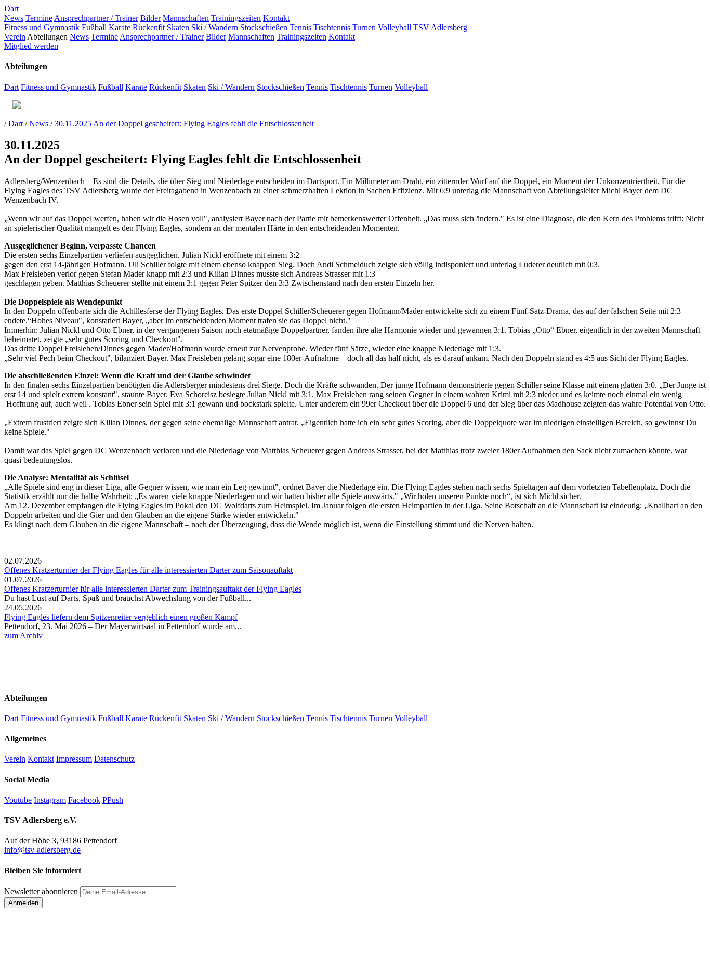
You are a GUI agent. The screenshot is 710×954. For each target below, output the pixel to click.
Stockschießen (263, 27)
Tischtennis (331, 27)
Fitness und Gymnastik (42, 27)
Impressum (74, 758)
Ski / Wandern (214, 27)
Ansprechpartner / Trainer (96, 18)
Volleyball (394, 27)
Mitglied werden (31, 46)
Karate (119, 27)
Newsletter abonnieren (41, 891)
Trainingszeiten (236, 18)
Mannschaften (186, 18)
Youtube (18, 799)
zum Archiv (23, 635)
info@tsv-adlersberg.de (42, 849)
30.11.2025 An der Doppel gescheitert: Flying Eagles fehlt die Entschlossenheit (184, 123)
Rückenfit (149, 27)
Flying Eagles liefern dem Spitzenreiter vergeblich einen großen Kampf (121, 616)
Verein (14, 36)
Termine (38, 18)
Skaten (178, 27)
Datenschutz (114, 758)
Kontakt (276, 18)
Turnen (364, 27)
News (13, 18)
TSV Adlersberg (440, 27)
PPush (112, 799)
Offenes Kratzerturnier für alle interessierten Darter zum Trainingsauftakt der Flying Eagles (152, 588)
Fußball (94, 27)
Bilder (150, 18)
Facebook (84, 799)
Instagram (50, 799)
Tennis (300, 27)
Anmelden (23, 903)
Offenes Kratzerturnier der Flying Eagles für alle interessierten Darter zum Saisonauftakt (148, 570)
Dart (11, 8)
